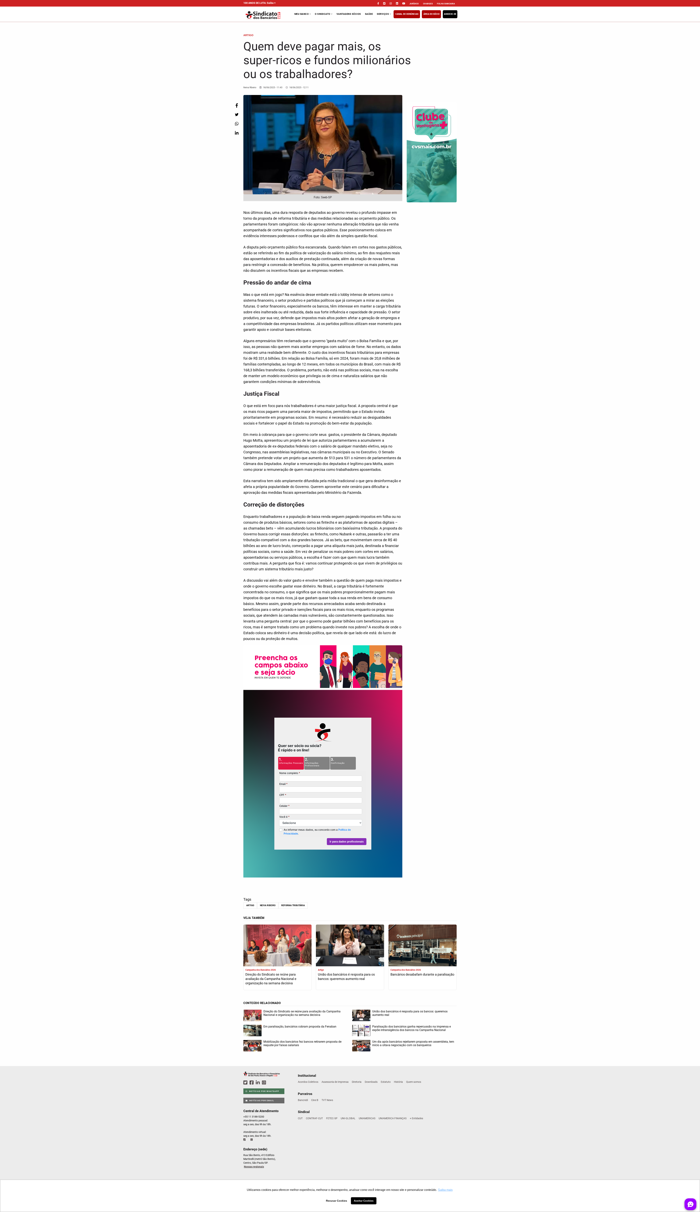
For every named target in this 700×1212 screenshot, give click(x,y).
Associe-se (450, 14)
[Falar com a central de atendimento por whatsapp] (251, 1139)
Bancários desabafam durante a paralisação (422, 974)
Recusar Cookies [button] (336, 1200)
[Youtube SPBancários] (271, 1082)
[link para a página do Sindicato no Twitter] (384, 3)
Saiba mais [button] (445, 1189)
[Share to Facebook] (236, 105)
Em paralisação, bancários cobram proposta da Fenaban (299, 1026)
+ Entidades (416, 1118)
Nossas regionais (254, 1166)
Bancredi (303, 1100)
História (398, 1081)
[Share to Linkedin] (236, 133)
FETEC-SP (331, 1118)
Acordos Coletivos (308, 1081)
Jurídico (414, 4)
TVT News (327, 1100)
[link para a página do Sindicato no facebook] (378, 3)
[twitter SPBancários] (245, 1082)
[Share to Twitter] (236, 114)
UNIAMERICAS (367, 1118)
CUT (300, 1118)
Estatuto (386, 1081)
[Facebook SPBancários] (252, 1082)
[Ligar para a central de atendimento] (244, 1139)
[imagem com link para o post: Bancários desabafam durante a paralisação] (422, 946)
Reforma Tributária (293, 905)
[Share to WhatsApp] (236, 123)
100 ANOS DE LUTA (259, 2)
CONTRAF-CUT (314, 1118)
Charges (428, 4)
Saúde (369, 14)
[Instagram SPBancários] (264, 1082)
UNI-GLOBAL (348, 1118)
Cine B (314, 1100)
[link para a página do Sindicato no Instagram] (391, 3)
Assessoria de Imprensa (335, 1081)
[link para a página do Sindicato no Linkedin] (397, 3)
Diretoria (356, 1081)
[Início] (268, 15)
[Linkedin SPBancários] (258, 1082)
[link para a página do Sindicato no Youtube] (403, 3)
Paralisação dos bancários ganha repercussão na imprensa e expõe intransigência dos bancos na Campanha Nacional (411, 1028)
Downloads (371, 1081)
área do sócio (431, 14)
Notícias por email (261, 1101)
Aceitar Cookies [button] (364, 1200)
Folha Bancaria (446, 4)
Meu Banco (301, 14)
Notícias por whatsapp (263, 1091)
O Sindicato (323, 14)
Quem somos (413, 1081)
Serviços (383, 14)
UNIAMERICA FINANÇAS (393, 1118)
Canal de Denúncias (406, 14)
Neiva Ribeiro (267, 905)
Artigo (250, 905)
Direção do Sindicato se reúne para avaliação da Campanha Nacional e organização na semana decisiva (270, 978)
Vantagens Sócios (349, 14)
